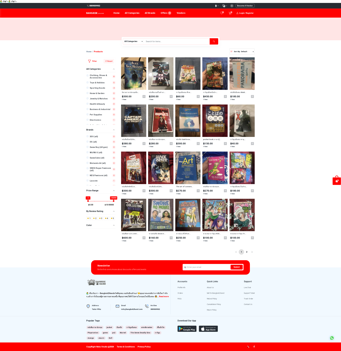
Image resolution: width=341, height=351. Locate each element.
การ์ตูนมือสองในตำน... (238, 187)
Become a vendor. (245, 6)
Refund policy (212, 299)
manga (91, 338)
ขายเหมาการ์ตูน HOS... (212, 234)
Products (98, 52)
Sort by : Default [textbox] (240, 52)
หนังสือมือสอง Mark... (238, 92)
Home (116, 13)
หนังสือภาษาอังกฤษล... (157, 139)
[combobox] (133, 41)
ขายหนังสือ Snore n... (157, 234)
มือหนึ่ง (119, 327)
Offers (165, 13)
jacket (109, 327)
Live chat (247, 287)
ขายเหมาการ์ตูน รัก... (238, 234)
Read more (164, 296)
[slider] (88, 201)
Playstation (93, 333)
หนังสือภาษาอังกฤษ (95, 327)
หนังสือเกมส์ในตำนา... (157, 92)
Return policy (211, 310)
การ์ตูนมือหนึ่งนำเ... (210, 92)
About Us (210, 287)
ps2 (113, 333)
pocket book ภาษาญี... (212, 139)
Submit (237, 267)
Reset (110, 61)
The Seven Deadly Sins (140, 333)
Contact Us (248, 304)
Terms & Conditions (126, 347)
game (105, 333)
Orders (180, 293)
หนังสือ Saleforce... (183, 139)
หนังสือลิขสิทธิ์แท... (129, 187)
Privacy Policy (144, 347)
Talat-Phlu (96, 309)
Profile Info (181, 287)
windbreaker (147, 327)
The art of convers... (184, 187)
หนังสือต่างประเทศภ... (130, 234)
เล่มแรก (101, 338)
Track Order (248, 299)
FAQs (180, 299)
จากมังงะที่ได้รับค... (183, 234)
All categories (132, 13)
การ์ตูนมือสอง (132, 327)
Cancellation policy (214, 304)
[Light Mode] (232, 5)
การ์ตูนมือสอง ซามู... (238, 139)
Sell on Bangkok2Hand (215, 293)
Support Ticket (249, 293)
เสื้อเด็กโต (161, 327)
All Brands (150, 13)
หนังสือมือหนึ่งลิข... (129, 139)
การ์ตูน (157, 333)
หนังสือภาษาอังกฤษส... (211, 187)
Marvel (123, 333)
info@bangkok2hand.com (132, 309)
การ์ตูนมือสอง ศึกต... (184, 92)
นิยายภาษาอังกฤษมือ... (130, 92)
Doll (110, 338)
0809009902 (155, 309)
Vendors (181, 13)
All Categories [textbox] (130, 41)
